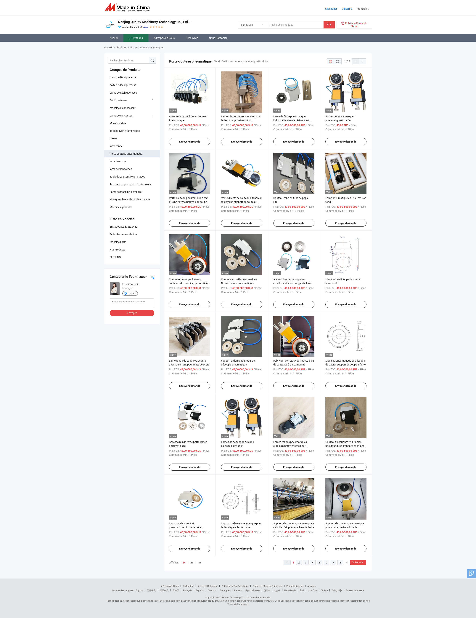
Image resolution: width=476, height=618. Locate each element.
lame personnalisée (121, 169)
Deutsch (212, 590)
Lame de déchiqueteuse (123, 92)
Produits (138, 38)
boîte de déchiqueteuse (123, 85)
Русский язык (253, 590)
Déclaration (188, 586)
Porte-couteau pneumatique (126, 153)
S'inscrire (347, 8)
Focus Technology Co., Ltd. (236, 597)
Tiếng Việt (337, 590)
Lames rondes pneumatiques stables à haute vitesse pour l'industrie (290, 445)
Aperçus (311, 586)
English (139, 590)
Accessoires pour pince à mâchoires (130, 184)
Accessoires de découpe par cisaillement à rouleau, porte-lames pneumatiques (293, 283)
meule (113, 138)
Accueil (114, 38)
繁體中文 (164, 590)
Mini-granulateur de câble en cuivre (130, 199)
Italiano (238, 590)
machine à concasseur (123, 108)
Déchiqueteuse (118, 100)
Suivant (356, 562)
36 (192, 562)
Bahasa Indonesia (355, 590)
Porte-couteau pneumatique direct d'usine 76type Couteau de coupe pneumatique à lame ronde (188, 201)
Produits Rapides (294, 586)
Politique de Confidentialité (235, 586)
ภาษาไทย (312, 590)
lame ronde (116, 146)
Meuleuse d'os (118, 123)
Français (187, 590)
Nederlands (290, 590)
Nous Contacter (218, 38)
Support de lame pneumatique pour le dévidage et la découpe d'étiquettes (241, 527)
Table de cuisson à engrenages (127, 176)
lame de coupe (118, 161)
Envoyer (132, 313)
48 (200, 562)
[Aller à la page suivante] (362, 61)
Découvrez (192, 38)
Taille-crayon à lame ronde (125, 130)
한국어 (267, 590)
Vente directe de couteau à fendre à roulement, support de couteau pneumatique (241, 201)
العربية (277, 590)
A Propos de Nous (164, 38)
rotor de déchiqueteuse (123, 77)
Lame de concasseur (122, 115)
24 (184, 562)
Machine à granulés (121, 207)
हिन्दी (302, 590)
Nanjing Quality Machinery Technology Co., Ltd (153, 22)
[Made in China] (128, 7)
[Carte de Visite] (152, 276)
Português (225, 590)
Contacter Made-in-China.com (267, 586)
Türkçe (324, 590)
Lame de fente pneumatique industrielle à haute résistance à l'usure (291, 120)
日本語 (176, 590)
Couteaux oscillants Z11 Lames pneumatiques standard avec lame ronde (345, 445)
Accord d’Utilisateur (208, 586)
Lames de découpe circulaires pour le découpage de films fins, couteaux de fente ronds (241, 120)
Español (200, 590)
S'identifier (331, 8)
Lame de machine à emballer (126, 192)
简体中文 (151, 590)
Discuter (132, 293)
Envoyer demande (189, 141)
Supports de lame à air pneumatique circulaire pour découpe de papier (185, 527)
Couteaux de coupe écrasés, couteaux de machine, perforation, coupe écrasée (188, 283)
